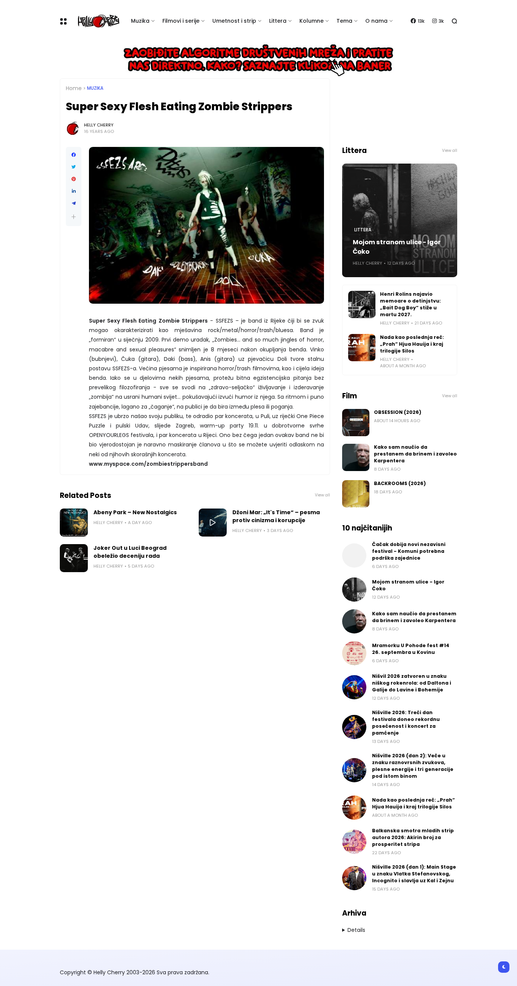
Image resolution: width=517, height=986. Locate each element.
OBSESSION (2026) (397, 412)
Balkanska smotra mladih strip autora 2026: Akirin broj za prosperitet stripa (413, 837)
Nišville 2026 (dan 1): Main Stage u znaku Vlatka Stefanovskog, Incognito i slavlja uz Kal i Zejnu (414, 874)
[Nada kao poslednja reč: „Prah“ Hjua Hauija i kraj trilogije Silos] (361, 347)
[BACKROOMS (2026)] (355, 493)
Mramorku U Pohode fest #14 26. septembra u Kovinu (410, 648)
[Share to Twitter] (74, 167)
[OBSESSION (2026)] (355, 422)
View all (322, 495)
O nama (376, 21)
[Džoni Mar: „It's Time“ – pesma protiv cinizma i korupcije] (213, 523)
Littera (278, 21)
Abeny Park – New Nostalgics (135, 512)
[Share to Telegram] (74, 203)
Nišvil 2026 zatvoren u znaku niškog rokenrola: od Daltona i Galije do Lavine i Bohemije (411, 683)
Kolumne (311, 21)
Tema (344, 21)
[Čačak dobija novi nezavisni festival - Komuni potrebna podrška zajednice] (354, 555)
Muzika (140, 21)
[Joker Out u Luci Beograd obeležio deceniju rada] (74, 558)
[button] (74, 216)
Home (74, 88)
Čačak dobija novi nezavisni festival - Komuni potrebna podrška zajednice (408, 551)
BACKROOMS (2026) (400, 483)
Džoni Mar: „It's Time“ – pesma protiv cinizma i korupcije (276, 516)
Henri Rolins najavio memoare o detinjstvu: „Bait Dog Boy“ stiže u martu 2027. (410, 304)
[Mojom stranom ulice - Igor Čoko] (354, 589)
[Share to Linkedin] (74, 191)
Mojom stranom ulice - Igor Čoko (397, 247)
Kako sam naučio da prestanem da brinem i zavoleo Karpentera (415, 454)
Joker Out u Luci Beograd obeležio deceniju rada (130, 552)
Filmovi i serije (180, 21)
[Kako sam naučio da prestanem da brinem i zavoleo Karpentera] (355, 457)
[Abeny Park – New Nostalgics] (74, 523)
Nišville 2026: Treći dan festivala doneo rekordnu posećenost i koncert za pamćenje (406, 722)
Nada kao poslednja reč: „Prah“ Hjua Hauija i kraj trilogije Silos (412, 344)
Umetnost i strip (234, 21)
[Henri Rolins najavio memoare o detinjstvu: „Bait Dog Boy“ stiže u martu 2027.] (361, 304)
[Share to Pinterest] (74, 179)
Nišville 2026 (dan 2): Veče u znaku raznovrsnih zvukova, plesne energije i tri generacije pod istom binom (412, 765)
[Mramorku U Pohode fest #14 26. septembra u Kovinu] (354, 653)
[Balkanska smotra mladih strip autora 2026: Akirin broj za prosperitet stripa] (354, 842)
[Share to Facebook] (74, 155)
